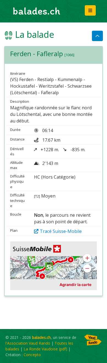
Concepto (32, 354)
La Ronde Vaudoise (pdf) (45, 348)
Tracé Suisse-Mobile (61, 231)
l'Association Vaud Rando (27, 343)
